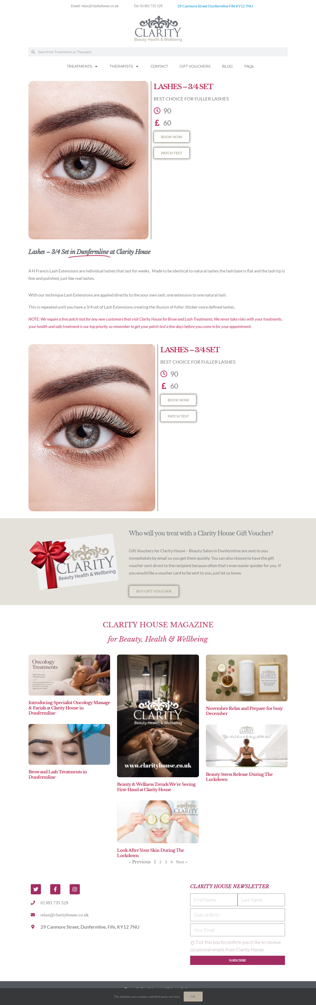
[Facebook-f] (55, 889)
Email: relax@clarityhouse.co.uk (95, 6)
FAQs (249, 66)
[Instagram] (75, 889)
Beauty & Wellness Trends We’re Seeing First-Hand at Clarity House (156, 787)
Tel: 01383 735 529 (148, 6)
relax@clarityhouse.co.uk (64, 914)
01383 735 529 (54, 902)
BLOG (227, 66)
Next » (181, 862)
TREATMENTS (79, 66)
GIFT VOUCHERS (195, 66)
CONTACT (159, 66)
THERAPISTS (121, 66)
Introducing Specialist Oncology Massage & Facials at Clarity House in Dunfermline (69, 708)
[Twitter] (36, 889)
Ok (193, 996)
